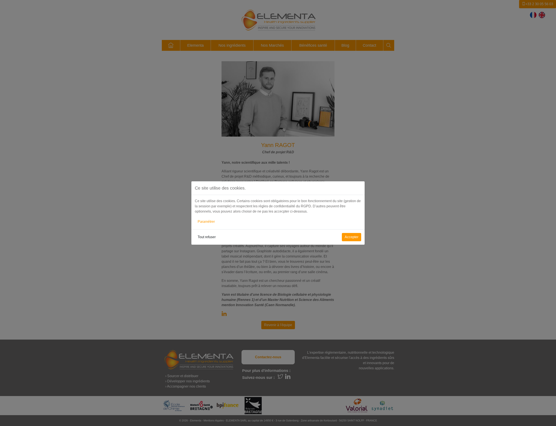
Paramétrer (206, 221)
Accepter (351, 237)
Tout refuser (207, 237)
